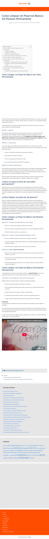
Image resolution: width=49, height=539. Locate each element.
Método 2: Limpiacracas (11, 52)
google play (42, 448)
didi (43, 445)
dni (8, 448)
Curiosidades (6, 518)
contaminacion (33, 445)
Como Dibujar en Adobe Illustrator (12, 377)
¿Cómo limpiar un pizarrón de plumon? (13, 57)
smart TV (30, 455)
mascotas (40, 450)
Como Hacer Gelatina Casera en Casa (12, 413)
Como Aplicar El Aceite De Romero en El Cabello (15, 406)
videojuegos (23, 457)
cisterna (26, 445)
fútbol (38, 448)
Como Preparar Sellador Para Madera (12, 421)
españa (12, 448)
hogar (15, 450)
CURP (39, 445)
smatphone (36, 455)
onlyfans (24, 452)
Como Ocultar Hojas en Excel (10, 391)
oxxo (28, 452)
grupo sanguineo (6, 450)
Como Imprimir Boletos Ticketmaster (12, 393)
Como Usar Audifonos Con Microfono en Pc (14, 419)
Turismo (5, 516)
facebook (18, 448)
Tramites (5, 529)
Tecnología (5, 521)
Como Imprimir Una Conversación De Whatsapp (15, 415)
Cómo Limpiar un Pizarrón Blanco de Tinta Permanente (13, 48)
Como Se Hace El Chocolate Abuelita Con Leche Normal (17, 417)
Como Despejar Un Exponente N (11, 404)
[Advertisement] (24, 34)
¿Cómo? (5, 375)
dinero (5, 448)
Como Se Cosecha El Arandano (10, 402)
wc (29, 458)
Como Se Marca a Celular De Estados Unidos (14, 410)
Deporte (5, 523)
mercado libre (6, 452)
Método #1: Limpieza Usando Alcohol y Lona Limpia (16, 62)
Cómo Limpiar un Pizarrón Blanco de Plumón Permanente (14, 59)
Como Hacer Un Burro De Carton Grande (13, 397)
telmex (10, 458)
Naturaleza (5, 527)
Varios (4, 512)
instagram (20, 450)
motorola (19, 452)
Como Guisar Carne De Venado (11, 423)
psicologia (5, 455)
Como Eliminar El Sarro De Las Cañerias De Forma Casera (18, 379)
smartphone (22, 455)
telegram (5, 458)
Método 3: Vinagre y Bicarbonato (12, 54)
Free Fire (33, 448)
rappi (10, 455)
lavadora (30, 450)
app (13, 445)
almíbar (4, 445)
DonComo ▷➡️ (24, 3)
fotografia (25, 448)
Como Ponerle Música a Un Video (11, 425)
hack (12, 450)
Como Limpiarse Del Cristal (10, 428)
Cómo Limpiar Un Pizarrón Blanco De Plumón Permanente (14, 68)
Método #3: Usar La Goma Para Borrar (14, 66)
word (32, 458)
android (9, 445)
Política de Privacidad (8, 531)
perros (32, 452)
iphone (25, 450)
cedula (23, 445)
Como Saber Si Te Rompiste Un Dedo (12, 430)
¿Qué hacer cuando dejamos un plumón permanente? (17, 70)
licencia (34, 450)
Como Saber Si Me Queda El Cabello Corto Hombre (16, 432)
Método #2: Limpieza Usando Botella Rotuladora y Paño (16, 64)
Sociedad (5, 525)
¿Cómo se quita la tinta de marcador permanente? (15, 55)
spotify (42, 455)
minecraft (14, 452)
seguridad (13, 455)
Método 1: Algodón (10, 51)
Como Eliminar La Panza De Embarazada (13, 400)
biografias (18, 445)
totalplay (15, 458)
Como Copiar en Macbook (9, 408)
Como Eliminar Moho (8, 395)
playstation (37, 452)
